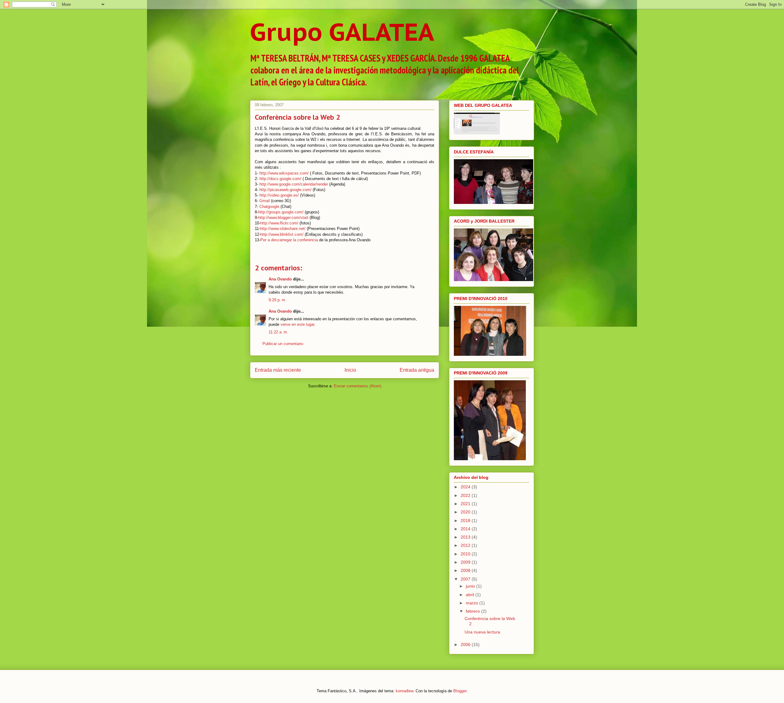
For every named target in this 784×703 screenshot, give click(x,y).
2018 (466, 520)
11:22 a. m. (278, 332)
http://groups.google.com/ (280, 212)
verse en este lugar (297, 324)
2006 (466, 644)
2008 (466, 570)
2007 (466, 579)
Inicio (350, 370)
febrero (473, 611)
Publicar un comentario (282, 343)
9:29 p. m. (277, 300)
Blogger (459, 691)
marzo (472, 602)
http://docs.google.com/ (280, 178)
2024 (466, 486)
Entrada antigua (417, 370)
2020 (466, 511)
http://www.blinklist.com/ (281, 234)
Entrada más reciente (278, 370)
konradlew (404, 691)
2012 (466, 545)
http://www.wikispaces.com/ (284, 173)
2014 (466, 528)
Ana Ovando (280, 279)
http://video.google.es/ (279, 195)
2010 (466, 553)
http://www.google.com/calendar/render (293, 184)
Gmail (264, 200)
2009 (466, 562)
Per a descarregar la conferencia (289, 240)
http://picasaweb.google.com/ (285, 189)
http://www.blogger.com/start (283, 217)
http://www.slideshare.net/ (283, 228)
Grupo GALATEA (342, 31)
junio (471, 586)
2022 (466, 495)
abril (470, 594)
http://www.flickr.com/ (279, 223)
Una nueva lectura (482, 632)
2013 (466, 537)
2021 (466, 503)
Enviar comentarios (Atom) (357, 386)
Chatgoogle (269, 206)
